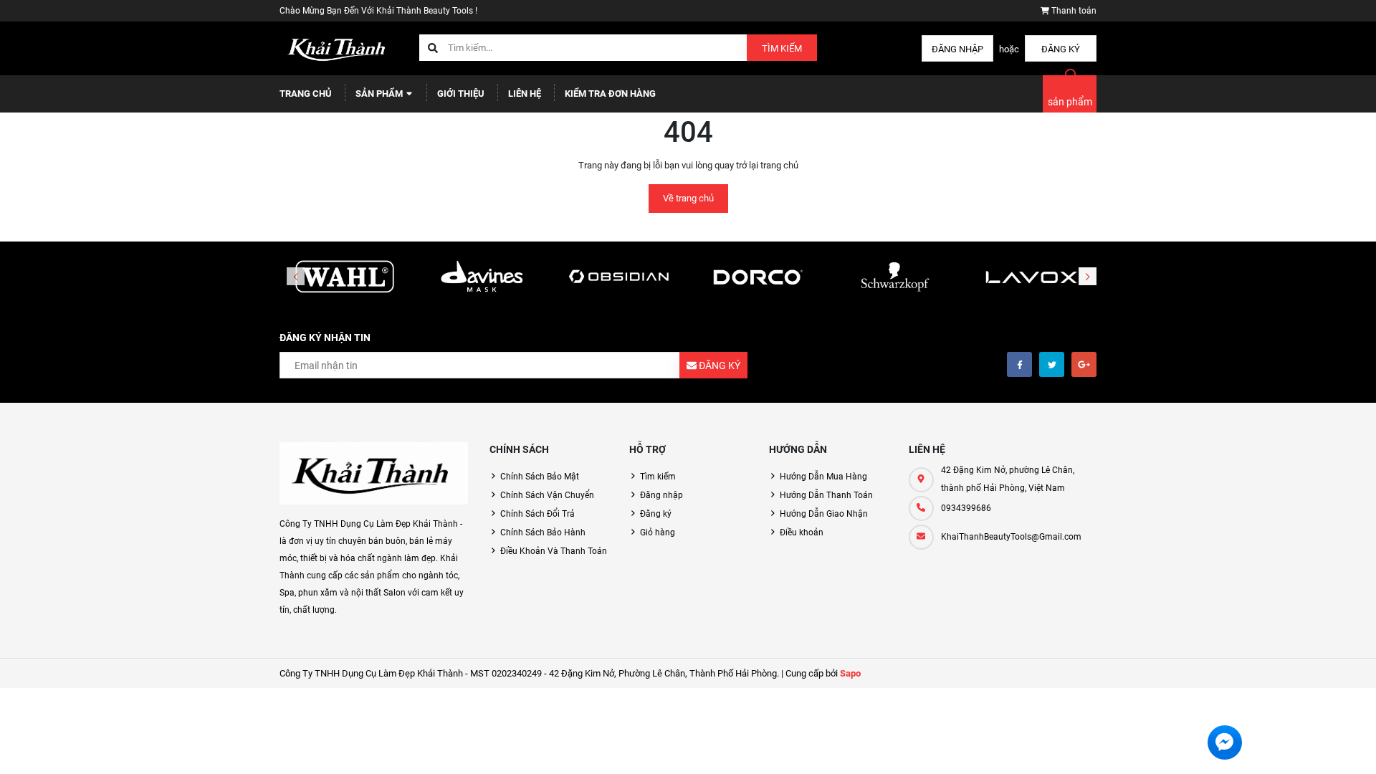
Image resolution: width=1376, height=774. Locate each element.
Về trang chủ (688, 198)
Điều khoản (801, 532)
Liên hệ (524, 93)
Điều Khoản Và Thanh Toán (553, 551)
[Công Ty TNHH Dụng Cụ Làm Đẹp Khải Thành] (374, 473)
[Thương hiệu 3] (619, 277)
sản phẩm (1070, 102)
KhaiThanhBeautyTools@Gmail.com (1011, 537)
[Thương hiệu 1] (345, 277)
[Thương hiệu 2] (482, 277)
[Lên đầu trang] (1298, 747)
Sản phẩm (380, 93)
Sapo (850, 673)
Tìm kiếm (782, 48)
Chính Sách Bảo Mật (539, 477)
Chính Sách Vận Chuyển (547, 495)
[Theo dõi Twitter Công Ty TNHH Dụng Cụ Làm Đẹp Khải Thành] (1051, 364)
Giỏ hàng (657, 532)
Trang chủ (306, 93)
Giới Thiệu (460, 93)
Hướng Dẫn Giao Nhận (824, 514)
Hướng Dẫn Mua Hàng (823, 477)
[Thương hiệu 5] (894, 277)
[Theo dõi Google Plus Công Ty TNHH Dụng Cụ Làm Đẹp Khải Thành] (1083, 364)
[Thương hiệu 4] (757, 277)
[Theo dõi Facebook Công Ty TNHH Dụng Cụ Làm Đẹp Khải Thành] (1019, 364)
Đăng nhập (957, 49)
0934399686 (966, 508)
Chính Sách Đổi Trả (537, 514)
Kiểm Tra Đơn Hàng (610, 93)
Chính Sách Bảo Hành (543, 532)
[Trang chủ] (339, 47)
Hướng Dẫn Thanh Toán (826, 495)
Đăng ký (1060, 49)
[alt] (1031, 277)
